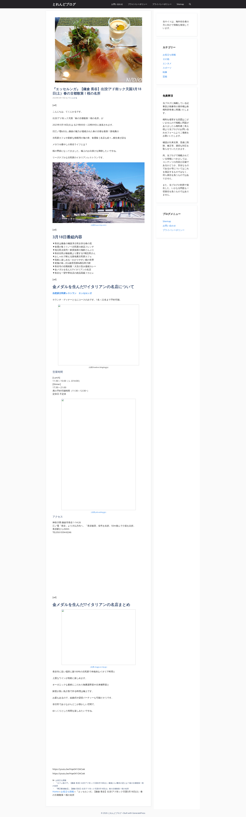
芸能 (165, 76)
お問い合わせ (117, 4)
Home (56, 791)
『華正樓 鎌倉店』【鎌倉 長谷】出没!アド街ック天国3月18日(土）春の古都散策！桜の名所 (92, 788)
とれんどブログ (64, 4)
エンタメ (167, 63)
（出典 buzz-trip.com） (98, 225)
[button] (189, 4)
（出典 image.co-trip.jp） (98, 667)
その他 (166, 59)
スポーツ (167, 67)
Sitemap (180, 4)
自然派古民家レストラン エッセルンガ (72, 293)
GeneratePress (138, 813)
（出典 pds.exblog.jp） (98, 512)
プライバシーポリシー (137, 4)
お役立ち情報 (60, 780)
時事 (165, 72)
